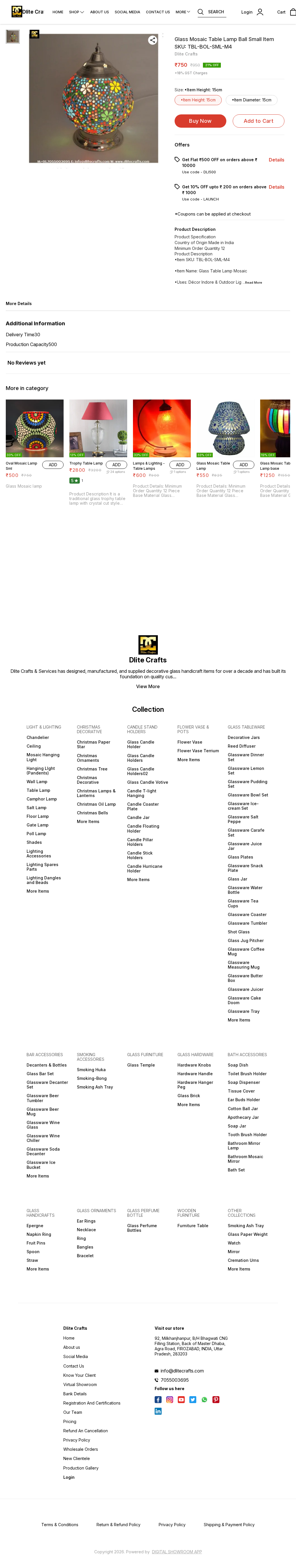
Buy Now (200, 121)
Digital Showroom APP (177, 1551)
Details (276, 160)
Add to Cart (258, 121)
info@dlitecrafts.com (182, 1370)
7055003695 (175, 1380)
